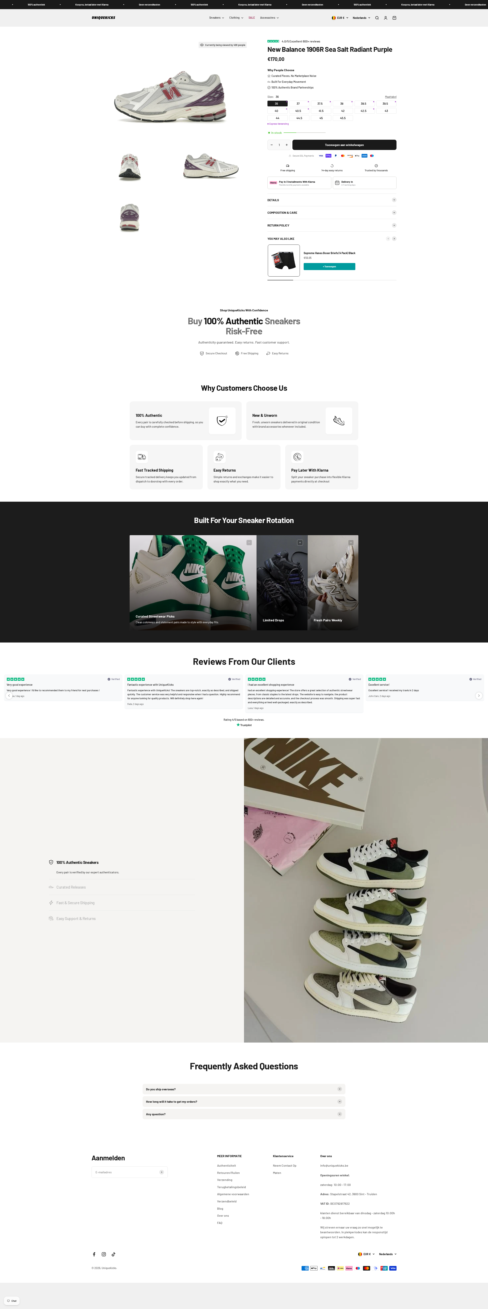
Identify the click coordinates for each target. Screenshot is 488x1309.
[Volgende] (394, 238)
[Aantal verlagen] (272, 145)
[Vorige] (388, 238)
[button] (9, 695)
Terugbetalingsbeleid (231, 1187)
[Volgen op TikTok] (113, 1254)
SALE (252, 17)
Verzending (224, 1179)
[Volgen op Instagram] (103, 1254)
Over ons (223, 1215)
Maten (277, 1172)
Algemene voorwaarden (233, 1194)
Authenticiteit (226, 1165)
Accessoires (267, 17)
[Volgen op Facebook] (94, 1254)
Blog (220, 1208)
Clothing (234, 17)
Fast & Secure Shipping (75, 902)
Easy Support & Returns (76, 918)
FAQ (219, 1222)
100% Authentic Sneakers (77, 862)
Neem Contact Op (284, 1165)
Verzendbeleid (227, 1201)
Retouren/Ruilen (228, 1172)
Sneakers (215, 17)
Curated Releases (71, 887)
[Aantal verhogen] (287, 145)
